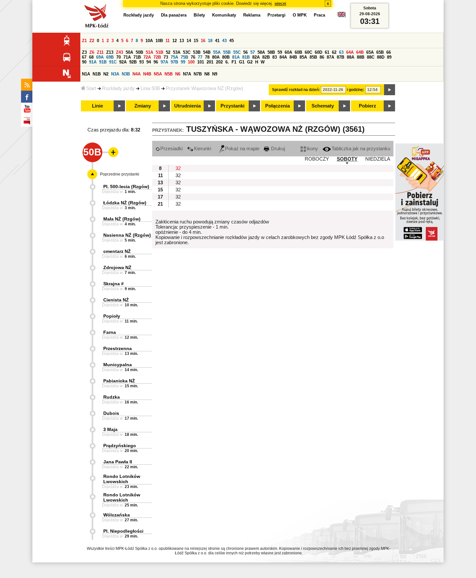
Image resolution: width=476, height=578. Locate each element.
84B (293, 57)
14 (189, 40)
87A (330, 57)
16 (203, 40)
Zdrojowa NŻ (117, 267)
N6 (177, 74)
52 (168, 52)
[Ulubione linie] (111, 152)
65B (380, 52)
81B (246, 57)
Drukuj (277, 148)
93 (141, 62)
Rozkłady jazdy (118, 88)
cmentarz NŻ (117, 251)
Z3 (84, 52)
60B (298, 52)
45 (231, 40)
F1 (234, 62)
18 (210, 40)
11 (167, 40)
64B (360, 52)
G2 (250, 62)
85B (313, 57)
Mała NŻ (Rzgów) (122, 218)
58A (261, 52)
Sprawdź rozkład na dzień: (296, 89)
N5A (158, 74)
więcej (280, 3)
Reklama (251, 15)
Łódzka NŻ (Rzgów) (124, 202)
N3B (126, 74)
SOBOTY (347, 159)
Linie (97, 105)
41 (217, 40)
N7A (187, 74)
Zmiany (142, 105)
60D (318, 52)
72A (147, 57)
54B (206, 52)
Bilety (199, 15)
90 (84, 62)
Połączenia (277, 105)
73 (166, 57)
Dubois (111, 413)
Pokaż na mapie (242, 148)
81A (236, 57)
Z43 (119, 52)
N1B (97, 74)
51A (149, 52)
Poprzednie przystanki (119, 174)
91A (92, 62)
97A (164, 62)
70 (118, 57)
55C (237, 52)
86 (322, 57)
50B (139, 52)
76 (193, 57)
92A (123, 62)
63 (341, 52)
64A (350, 52)
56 (245, 52)
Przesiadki (171, 148)
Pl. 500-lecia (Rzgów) (126, 186)
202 (219, 62)
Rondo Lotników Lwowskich (121, 479)
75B (184, 57)
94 (148, 62)
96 (155, 62)
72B (157, 57)
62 (334, 52)
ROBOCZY (317, 159)
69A (100, 57)
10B (159, 40)
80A (216, 57)
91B (103, 62)
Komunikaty (224, 15)
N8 (207, 74)
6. (227, 62)
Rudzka (111, 397)
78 (207, 57)
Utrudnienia (187, 105)
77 (200, 57)
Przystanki (232, 105)
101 (200, 62)
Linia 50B (150, 88)
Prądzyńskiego (119, 445)
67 (84, 57)
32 (178, 168)
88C (370, 57)
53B (196, 52)
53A (176, 52)
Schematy (323, 105)
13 (181, 40)
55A (217, 52)
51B (159, 52)
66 (388, 52)
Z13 (109, 52)
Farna (109, 332)
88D (380, 57)
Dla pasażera (174, 15)
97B (174, 62)
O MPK (300, 15)
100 (191, 62)
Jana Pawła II (117, 461)
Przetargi (276, 15)
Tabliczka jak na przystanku (361, 148)
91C (113, 62)
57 (252, 52)
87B (340, 57)
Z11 (100, 52)
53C (186, 52)
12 (174, 40)
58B (271, 52)
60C (308, 52)
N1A (86, 74)
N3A (115, 74)
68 (91, 57)
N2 (105, 74)
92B (133, 62)
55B (227, 52)
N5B (168, 74)
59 (280, 52)
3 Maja (110, 429)
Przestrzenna (117, 348)
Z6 (91, 52)
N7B (198, 74)
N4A (136, 74)
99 (183, 62)
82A (256, 57)
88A (350, 57)
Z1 (84, 40)
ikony (312, 148)
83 (274, 57)
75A (174, 57)
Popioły (111, 316)
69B (110, 57)
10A (149, 40)
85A (303, 57)
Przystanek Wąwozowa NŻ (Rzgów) (204, 88)
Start (91, 88)
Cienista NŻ (116, 299)
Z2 (91, 40)
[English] (341, 16)
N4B (147, 74)
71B (137, 57)
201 (210, 62)
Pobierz (367, 105)
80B (226, 57)
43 (224, 40)
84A (283, 57)
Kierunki (202, 148)
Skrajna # (113, 283)
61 (327, 52)
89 (389, 57)
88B (360, 57)
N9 (214, 74)
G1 (241, 62)
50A (129, 52)
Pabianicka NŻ (119, 380)
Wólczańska (116, 514)
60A (288, 52)
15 (196, 40)
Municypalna (117, 364)
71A (127, 57)
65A (370, 52)
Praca (319, 15)
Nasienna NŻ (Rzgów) (127, 235)
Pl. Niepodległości (123, 531)
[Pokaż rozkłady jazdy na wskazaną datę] (389, 89)
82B (266, 57)
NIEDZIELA (377, 159)
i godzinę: (355, 89)
